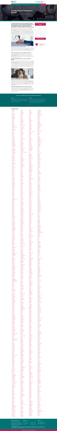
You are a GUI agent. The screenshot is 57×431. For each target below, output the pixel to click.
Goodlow (13, 365)
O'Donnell (39, 321)
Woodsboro (30, 259)
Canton (30, 250)
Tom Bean (30, 150)
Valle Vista (22, 342)
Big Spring (30, 284)
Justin (13, 146)
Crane (21, 117)
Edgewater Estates (40, 302)
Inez (12, 350)
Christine (30, 147)
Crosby (13, 353)
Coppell (22, 313)
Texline (21, 254)
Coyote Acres (39, 352)
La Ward (13, 225)
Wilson (21, 244)
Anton (13, 367)
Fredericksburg (22, 127)
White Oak (13, 398)
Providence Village (23, 308)
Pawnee (22, 401)
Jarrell (13, 286)
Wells (38, 255)
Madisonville (13, 224)
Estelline (39, 311)
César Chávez (30, 299)
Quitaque (39, 214)
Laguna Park (13, 323)
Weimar (22, 324)
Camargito (13, 142)
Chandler (22, 195)
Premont (13, 405)
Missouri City (30, 249)
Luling (13, 122)
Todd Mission (39, 113)
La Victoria (22, 144)
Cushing (39, 339)
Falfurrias (13, 273)
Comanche (30, 220)
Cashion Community (14, 382)
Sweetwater (30, 186)
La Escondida (22, 286)
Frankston (39, 269)
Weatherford (30, 217)
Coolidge (22, 387)
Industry (30, 128)
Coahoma (22, 204)
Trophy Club (22, 344)
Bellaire (21, 281)
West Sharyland (22, 209)
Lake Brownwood (40, 308)
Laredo (13, 130)
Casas (38, 400)
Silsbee (13, 392)
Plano (21, 315)
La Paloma (22, 226)
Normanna (39, 402)
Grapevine (13, 133)
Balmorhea (13, 159)
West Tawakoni (22, 369)
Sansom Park (22, 205)
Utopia (21, 251)
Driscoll (21, 123)
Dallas (38, 179)
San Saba (39, 407)
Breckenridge (30, 113)
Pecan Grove (22, 228)
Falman (21, 411)
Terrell (13, 364)
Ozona (13, 162)
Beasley (30, 367)
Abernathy (39, 163)
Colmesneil (13, 310)
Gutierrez (39, 301)
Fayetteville (13, 397)
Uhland (21, 259)
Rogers (38, 253)
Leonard (22, 345)
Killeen (30, 313)
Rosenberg (39, 364)
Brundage (39, 141)
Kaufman (30, 414)
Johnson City (22, 322)
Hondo (38, 238)
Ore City (13, 191)
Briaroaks (30, 291)
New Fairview (30, 358)
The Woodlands (14, 291)
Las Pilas (13, 261)
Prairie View (13, 289)
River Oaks (30, 144)
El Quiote (39, 227)
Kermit (30, 218)
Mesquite (30, 255)
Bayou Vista (39, 167)
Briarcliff (39, 340)
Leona (21, 170)
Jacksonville (22, 158)
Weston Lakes (30, 195)
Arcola (13, 171)
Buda (29, 114)
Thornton (39, 263)
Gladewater (39, 378)
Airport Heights (31, 235)
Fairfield (30, 343)
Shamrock (22, 181)
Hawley (21, 332)
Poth (12, 277)
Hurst (30, 138)
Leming (21, 343)
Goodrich (39, 202)
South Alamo (22, 176)
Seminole (22, 348)
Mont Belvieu (22, 277)
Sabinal (38, 198)
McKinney (39, 351)
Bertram (30, 260)
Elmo (38, 293)
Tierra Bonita (39, 360)
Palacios (13, 303)
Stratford (13, 236)
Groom (21, 396)
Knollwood (22, 163)
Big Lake (13, 313)
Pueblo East (22, 202)
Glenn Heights (31, 125)
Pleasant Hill (13, 254)
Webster (30, 332)
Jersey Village (39, 200)
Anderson (39, 122)
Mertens (13, 115)
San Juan (39, 184)
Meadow (30, 374)
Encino (21, 111)
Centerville (30, 182)
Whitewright (22, 253)
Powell (13, 188)
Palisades (13, 412)
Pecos (30, 137)
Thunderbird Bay (23, 298)
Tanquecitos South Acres (15, 253)
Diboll (38, 146)
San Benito (22, 400)
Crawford (22, 412)
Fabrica (21, 378)
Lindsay (38, 326)
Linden (21, 346)
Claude (38, 244)
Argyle (21, 304)
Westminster (13, 118)
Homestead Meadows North (24, 152)
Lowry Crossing (39, 111)
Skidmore (30, 286)
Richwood (13, 219)
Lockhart (39, 327)
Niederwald (13, 182)
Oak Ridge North (40, 312)
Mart (29, 116)
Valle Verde (39, 277)
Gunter (30, 115)
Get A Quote (43, 4)
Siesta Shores (13, 414)
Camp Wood (13, 371)
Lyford (38, 289)
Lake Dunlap (13, 329)
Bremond (13, 415)
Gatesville (30, 154)
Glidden (22, 212)
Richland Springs (23, 255)
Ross (29, 153)
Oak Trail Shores (39, 409)
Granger (39, 116)
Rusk (21, 414)
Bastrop (13, 284)
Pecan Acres (13, 237)
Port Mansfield (31, 383)
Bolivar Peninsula (14, 375)
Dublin (30, 357)
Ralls (12, 413)
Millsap (21, 175)
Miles (30, 222)
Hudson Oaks (39, 405)
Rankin (30, 244)
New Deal (30, 133)
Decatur (39, 134)
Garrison (22, 249)
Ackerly (21, 146)
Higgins (22, 379)
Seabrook (13, 232)
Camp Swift (22, 290)
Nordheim (30, 265)
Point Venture (22, 376)
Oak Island (13, 251)
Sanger (13, 211)
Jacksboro (30, 170)
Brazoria (39, 413)
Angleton (22, 352)
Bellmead (30, 212)
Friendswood (13, 357)
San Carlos (30, 232)
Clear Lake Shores (31, 376)
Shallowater (39, 380)
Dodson (30, 157)
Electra (38, 176)
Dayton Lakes (22, 302)
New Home (22, 221)
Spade (38, 266)
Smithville (13, 384)
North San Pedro (14, 316)
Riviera (30, 397)
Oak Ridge (39, 186)
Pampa (38, 215)
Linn (29, 237)
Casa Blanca (39, 222)
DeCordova (30, 171)
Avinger (39, 117)
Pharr (38, 182)
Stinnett (30, 221)
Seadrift (39, 174)
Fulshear (39, 284)
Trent (21, 247)
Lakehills (13, 345)
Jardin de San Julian (40, 363)
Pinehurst (39, 161)
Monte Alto (30, 324)
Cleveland (13, 160)
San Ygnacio (22, 165)
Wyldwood (13, 180)
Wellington (30, 167)
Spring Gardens (14, 166)
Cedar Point (30, 223)
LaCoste (13, 282)
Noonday (13, 308)
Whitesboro (22, 382)
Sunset (30, 236)
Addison (22, 194)
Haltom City (39, 243)
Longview (30, 326)
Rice (38, 240)
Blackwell (39, 225)
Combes (22, 275)
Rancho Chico (30, 277)
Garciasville (13, 258)
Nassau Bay (22, 310)
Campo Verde (13, 110)
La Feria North (22, 413)
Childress (39, 316)
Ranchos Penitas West (31, 258)
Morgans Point (31, 193)
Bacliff (30, 187)
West (29, 127)
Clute (38, 132)
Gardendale (39, 382)
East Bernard (30, 165)
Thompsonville (14, 268)
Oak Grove (13, 380)
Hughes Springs (39, 115)
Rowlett (39, 194)
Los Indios (39, 288)
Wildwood (22, 306)
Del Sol (30, 162)
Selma (30, 152)
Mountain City (39, 337)
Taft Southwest (31, 120)
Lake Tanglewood (23, 293)
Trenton (39, 415)
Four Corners (30, 184)
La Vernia (30, 261)
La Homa (13, 246)
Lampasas (13, 137)
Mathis (13, 379)
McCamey (22, 326)
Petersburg (30, 385)
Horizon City (13, 263)
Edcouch (30, 290)
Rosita (38, 322)
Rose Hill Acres (39, 310)
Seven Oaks (22, 208)
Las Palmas (22, 256)
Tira (29, 364)
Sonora (30, 380)
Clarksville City (13, 385)
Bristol (13, 215)
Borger (38, 158)
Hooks (13, 395)
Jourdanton (22, 157)
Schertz (30, 180)
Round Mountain (39, 391)
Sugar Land (39, 160)
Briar (29, 370)
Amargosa (22, 390)
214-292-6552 (39, 2)
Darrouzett (30, 266)
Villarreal (22, 294)
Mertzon (39, 207)
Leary (21, 339)
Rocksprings (39, 259)
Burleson (13, 360)
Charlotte (22, 248)
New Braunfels (39, 331)
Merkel (30, 226)
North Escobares (22, 223)
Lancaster (39, 221)
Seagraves (30, 338)
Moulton (22, 301)
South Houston (39, 325)
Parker (13, 248)
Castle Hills (13, 187)
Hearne (38, 406)
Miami (13, 165)
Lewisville (30, 172)
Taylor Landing (14, 296)
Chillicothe (30, 320)
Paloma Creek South (14, 127)
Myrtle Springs (31, 149)
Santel (30, 386)
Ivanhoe (13, 194)
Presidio (39, 393)
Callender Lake (14, 220)
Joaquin (13, 131)
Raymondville (30, 404)
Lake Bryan (13, 407)
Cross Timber (22, 395)
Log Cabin (30, 238)
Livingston (30, 276)
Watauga (30, 283)
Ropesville (30, 335)
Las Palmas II (22, 192)
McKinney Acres (39, 209)
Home (12, 4)
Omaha (21, 116)
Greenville (22, 370)
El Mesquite (22, 270)
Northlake (30, 345)
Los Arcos (13, 377)
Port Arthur (30, 178)
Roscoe (30, 337)
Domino (13, 124)
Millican (30, 194)
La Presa (13, 341)
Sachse (30, 347)
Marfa (30, 257)
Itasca (13, 245)
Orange (13, 311)
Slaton (38, 315)
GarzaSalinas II (39, 372)
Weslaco (13, 120)
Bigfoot (13, 119)
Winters (30, 240)
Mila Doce (22, 363)
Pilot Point (13, 402)
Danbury (39, 119)
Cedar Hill (30, 143)
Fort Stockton (39, 376)
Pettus (21, 141)
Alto (29, 360)
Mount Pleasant (22, 268)
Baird (12, 324)
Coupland (30, 400)
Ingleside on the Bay (14, 339)
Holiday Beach (39, 282)
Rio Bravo (13, 334)
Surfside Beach (22, 299)
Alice (38, 152)
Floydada (13, 212)
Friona (21, 136)
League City (13, 199)
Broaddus (30, 183)
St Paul (38, 342)
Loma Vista (39, 145)
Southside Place (31, 139)
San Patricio (22, 218)
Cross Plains (30, 285)
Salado (30, 289)
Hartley (30, 331)
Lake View (39, 178)
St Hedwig (13, 401)
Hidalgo (30, 117)
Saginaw (22, 156)
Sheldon (30, 160)
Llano (21, 184)
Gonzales (30, 282)
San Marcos (39, 110)
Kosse (38, 303)
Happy (38, 120)
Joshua (38, 365)
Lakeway (13, 388)
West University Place (23, 258)
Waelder (13, 156)
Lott (38, 218)
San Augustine (13, 144)
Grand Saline (22, 319)
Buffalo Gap (22, 371)
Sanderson (39, 390)
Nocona (38, 392)
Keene (13, 373)
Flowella (30, 204)
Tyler (12, 312)
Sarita (38, 397)
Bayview (13, 200)
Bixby (13, 390)
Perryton (22, 311)
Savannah (13, 179)
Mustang (22, 147)
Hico (21, 372)
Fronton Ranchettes (40, 257)
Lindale (21, 187)
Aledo (13, 176)
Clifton (13, 138)
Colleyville (22, 250)
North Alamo (30, 245)
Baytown (13, 238)
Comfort (30, 308)
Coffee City (22, 207)
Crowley (30, 190)
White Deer (13, 185)
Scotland (22, 241)
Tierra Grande (30, 304)
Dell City (30, 365)
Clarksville (39, 157)
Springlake (13, 266)
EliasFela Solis (39, 181)
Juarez (38, 373)
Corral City (13, 342)
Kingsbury (39, 180)
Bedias (30, 156)
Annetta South (22, 377)
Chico (21, 130)
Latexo (38, 213)
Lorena (38, 314)
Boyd (21, 119)
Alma (21, 380)
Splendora (30, 208)
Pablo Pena (13, 331)
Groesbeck (22, 266)
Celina (21, 327)
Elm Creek (22, 177)
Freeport (22, 375)
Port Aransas (30, 294)
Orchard (22, 312)
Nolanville (13, 278)
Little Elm (13, 190)
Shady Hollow (30, 292)
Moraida (22, 178)
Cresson (22, 225)
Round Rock (39, 280)
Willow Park (22, 341)
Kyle (38, 170)
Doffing (13, 301)
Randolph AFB (13, 416)
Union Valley (39, 414)
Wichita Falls (39, 220)
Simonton (30, 211)
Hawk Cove (30, 352)
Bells (38, 175)
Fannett (13, 257)
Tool (38, 281)
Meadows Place (14, 227)
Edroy (21, 113)
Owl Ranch (39, 250)
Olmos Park (39, 193)
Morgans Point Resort (40, 114)
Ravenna (30, 411)
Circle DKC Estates (40, 298)
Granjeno (13, 132)
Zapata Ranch (13, 378)
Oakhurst (13, 175)
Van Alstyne (22, 149)
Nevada (38, 128)
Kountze (22, 219)
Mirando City (22, 143)
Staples (21, 292)
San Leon (22, 137)
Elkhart (38, 258)
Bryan (21, 291)
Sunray (13, 202)
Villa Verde (30, 145)
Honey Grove (39, 205)
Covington (13, 349)
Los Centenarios (14, 381)
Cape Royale (22, 180)
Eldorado (13, 174)
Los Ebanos (39, 224)
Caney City (13, 178)
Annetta (13, 270)
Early (29, 151)
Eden (21, 337)
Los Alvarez (39, 404)
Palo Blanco (30, 339)
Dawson (13, 121)
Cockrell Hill (30, 175)
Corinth (30, 377)
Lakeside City (13, 386)
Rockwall (39, 369)
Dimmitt (39, 185)
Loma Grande (39, 375)
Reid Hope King (14, 149)
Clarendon (13, 362)
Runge (30, 176)
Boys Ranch (22, 410)
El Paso (38, 169)
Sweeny (22, 368)
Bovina (30, 287)
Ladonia (22, 182)
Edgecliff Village (22, 355)
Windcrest (39, 127)
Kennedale (22, 224)
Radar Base (13, 249)
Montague (39, 334)
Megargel (13, 117)
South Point (39, 309)
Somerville (39, 162)
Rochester (22, 243)
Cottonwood (22, 373)
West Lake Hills (39, 131)
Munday (13, 337)
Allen (29, 254)
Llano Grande (39, 383)
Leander (30, 199)
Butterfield (30, 264)
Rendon (22, 336)
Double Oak (22, 222)
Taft (21, 287)
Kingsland (13, 231)
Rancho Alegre (39, 242)
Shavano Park (13, 147)
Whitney (22, 191)
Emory (13, 134)
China (38, 377)
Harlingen (22, 237)
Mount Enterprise (23, 246)
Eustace (39, 396)
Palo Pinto (22, 385)
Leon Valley (22, 210)
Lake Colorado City (31, 231)
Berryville (22, 347)
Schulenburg (13, 293)
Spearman (22, 329)
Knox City (13, 352)
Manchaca (13, 203)
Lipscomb (30, 344)
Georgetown (13, 275)
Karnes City (13, 209)
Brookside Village (40, 246)
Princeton (39, 276)
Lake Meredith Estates (14, 280)
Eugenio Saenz (39, 230)
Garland (30, 402)
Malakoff (22, 145)
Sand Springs (30, 349)
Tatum (38, 374)
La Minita (39, 137)
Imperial (13, 283)
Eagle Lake (22, 316)
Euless (38, 191)
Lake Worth (39, 319)
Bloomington (30, 263)
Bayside (13, 193)
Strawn (38, 412)
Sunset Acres (39, 204)
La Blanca (22, 167)
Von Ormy (30, 382)
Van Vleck (39, 183)
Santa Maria (13, 157)
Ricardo (21, 297)
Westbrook (39, 344)
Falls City (22, 354)
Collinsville (22, 408)
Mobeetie (22, 183)
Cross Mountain (31, 293)
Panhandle (22, 134)
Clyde (30, 316)
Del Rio (38, 283)
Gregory (30, 126)
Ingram (21, 227)
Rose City (39, 197)
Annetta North (13, 265)
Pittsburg (30, 141)
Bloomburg (39, 286)
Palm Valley (13, 294)
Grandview (39, 203)
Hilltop (30, 310)
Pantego (30, 288)
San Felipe (39, 235)
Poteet (30, 179)
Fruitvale (13, 358)
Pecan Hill (30, 203)
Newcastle (39, 154)
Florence (22, 351)
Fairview (30, 309)
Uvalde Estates (22, 265)
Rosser (13, 306)
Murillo (21, 114)
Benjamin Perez (22, 381)
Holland (13, 271)
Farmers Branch (39, 226)
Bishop (21, 406)
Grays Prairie (13, 169)
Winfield (39, 216)
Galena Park (30, 200)
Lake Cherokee (31, 395)
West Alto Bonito (39, 130)
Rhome (30, 371)
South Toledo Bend (40, 142)
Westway (22, 171)
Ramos (21, 357)
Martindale (13, 318)
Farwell (13, 343)
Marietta (30, 210)
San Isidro (30, 329)
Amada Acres (22, 383)
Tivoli (12, 233)
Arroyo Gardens (22, 391)
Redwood (22, 273)
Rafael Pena (13, 167)
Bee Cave (13, 218)
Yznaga (21, 189)
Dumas (30, 391)
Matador (30, 341)
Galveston (13, 322)
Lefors (21, 185)
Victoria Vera (13, 150)
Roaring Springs (31, 378)
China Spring (22, 289)
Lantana (30, 375)
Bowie (30, 159)
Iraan (38, 237)
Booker (21, 393)
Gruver (30, 110)
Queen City (30, 407)
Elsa (21, 193)
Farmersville (13, 368)
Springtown (22, 120)
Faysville (13, 409)
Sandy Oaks (13, 213)
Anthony (13, 113)
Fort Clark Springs (23, 128)
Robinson (22, 325)
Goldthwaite (39, 124)
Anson (30, 296)
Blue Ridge (22, 320)
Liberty (38, 384)
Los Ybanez (30, 269)
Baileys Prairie (39, 208)
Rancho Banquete (40, 370)
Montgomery (13, 259)
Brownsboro (30, 124)
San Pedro (13, 141)
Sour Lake (22, 279)
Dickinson (13, 387)
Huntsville (22, 403)
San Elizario (39, 195)
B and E (30, 297)
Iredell (13, 204)
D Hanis (30, 279)
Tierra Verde (39, 292)
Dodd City (13, 298)
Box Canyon (39, 177)
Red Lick (13, 210)
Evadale (30, 163)
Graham (13, 411)
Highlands (13, 327)
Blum (38, 386)
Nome (21, 263)
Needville (13, 370)
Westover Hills (22, 160)
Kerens (21, 276)
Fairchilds (13, 230)
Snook (13, 347)
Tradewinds (39, 190)
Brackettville (13, 243)
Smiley (13, 404)
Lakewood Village (23, 242)
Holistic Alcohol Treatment (33, 423)
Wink (29, 251)
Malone (21, 288)
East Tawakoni (22, 261)
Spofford (39, 223)
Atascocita (22, 131)
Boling (21, 233)
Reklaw (38, 387)
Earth (38, 249)
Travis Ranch (22, 296)
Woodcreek (22, 340)
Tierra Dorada (39, 287)
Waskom (22, 197)
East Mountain (30, 281)
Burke (38, 395)
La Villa (21, 384)
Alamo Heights (39, 228)
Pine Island (22, 148)
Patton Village (39, 125)
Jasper (30, 119)
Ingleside (39, 294)
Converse (39, 118)
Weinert (13, 320)
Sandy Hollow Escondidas (40, 232)
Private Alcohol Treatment (33, 424)
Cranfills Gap (22, 274)
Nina (21, 335)
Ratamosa (39, 371)
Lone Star (13, 155)
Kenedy (13, 285)
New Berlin (39, 304)
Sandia (30, 393)
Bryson (38, 318)
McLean (39, 166)
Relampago (22, 230)
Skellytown (39, 233)
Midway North (22, 321)
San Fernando (13, 317)
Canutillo (30, 241)
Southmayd (39, 210)
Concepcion (22, 235)
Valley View (22, 338)
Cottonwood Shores (23, 124)
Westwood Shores (40, 138)
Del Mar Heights (39, 410)
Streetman (22, 283)
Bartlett (22, 174)
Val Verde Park (13, 363)
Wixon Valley (22, 350)
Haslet (21, 278)
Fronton (13, 372)
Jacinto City (30, 243)
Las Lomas (22, 238)
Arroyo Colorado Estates (32, 131)
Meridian (30, 298)
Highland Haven (31, 401)
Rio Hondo (30, 273)
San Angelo (39, 139)
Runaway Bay (30, 268)
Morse (30, 224)
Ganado (30, 123)
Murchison (39, 348)
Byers (30, 363)
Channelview (13, 302)
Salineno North (31, 188)
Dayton (21, 236)
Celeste (21, 200)
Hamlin (38, 354)
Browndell (13, 205)
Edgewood (13, 346)
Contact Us (28, 4)
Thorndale (13, 153)
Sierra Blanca (22, 269)
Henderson (30, 384)
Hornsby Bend (39, 324)
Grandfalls (30, 271)
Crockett (39, 350)
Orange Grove (22, 407)
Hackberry (39, 306)
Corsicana (13, 158)
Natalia (21, 397)
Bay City (30, 398)
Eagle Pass (22, 402)
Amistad (22, 118)
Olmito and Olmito (40, 357)
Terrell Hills (22, 203)
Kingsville (39, 199)
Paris (38, 408)
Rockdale (39, 219)
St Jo (29, 130)
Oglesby (30, 392)
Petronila (13, 197)
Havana (21, 398)
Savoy (13, 332)
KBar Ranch (39, 236)
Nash (21, 126)
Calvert (38, 248)
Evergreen (30, 405)
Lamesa (21, 154)
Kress (30, 303)
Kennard (39, 217)
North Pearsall (13, 314)
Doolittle (39, 336)
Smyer (13, 391)
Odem (30, 198)
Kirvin (30, 181)
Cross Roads (22, 330)
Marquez (22, 153)
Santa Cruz (13, 189)
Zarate (30, 225)
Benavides (39, 165)
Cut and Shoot (30, 202)
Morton (13, 297)
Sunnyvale (30, 164)
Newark (30, 388)
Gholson (13, 195)
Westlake (30, 270)
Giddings (39, 313)
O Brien (30, 177)
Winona (38, 136)
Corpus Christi (30, 197)
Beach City (39, 279)
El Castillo (30, 359)
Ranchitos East (31, 362)
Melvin (38, 388)
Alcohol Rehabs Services (17, 4)
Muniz (21, 110)
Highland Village (22, 260)
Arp (21, 217)
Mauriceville (22, 133)
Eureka (21, 245)
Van (12, 292)
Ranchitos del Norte (23, 164)
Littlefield (13, 252)
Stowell (21, 392)
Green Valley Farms (14, 129)
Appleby (13, 148)
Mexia (38, 149)
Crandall (13, 336)
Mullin (21, 314)
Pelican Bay (13, 247)
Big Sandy (30, 346)
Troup (13, 154)
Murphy (22, 365)
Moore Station (13, 114)
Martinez (39, 401)
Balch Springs (30, 169)
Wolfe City (39, 345)
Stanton (39, 403)
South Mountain (31, 146)
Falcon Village (39, 307)
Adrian (13, 288)
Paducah (22, 115)
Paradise (13, 309)
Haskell (38, 126)
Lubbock (30, 325)
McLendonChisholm (14, 281)
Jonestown (39, 291)
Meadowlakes (13, 319)
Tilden (13, 290)
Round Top (39, 297)
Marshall (22, 252)
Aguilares (22, 138)
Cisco (29, 142)
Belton (38, 273)
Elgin (29, 189)
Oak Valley (13, 344)
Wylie (12, 369)
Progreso (13, 222)
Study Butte (22, 166)
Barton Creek (30, 205)
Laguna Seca (22, 317)
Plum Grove (30, 350)
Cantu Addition (31, 148)
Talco (12, 170)
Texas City (39, 349)
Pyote (30, 132)
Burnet (21, 214)
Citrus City (39, 271)
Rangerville (39, 330)
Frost (29, 246)
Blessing (39, 341)
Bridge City (13, 260)
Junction (13, 307)
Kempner (39, 353)
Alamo (38, 151)
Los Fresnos (39, 362)
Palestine (13, 276)
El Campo (30, 280)
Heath (13, 400)
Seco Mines (30, 373)
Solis (38, 368)
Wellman (22, 220)
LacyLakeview (13, 123)
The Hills (39, 329)
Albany (21, 179)
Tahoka (21, 216)
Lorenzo (30, 228)
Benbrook (39, 156)
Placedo (13, 184)
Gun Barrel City (14, 330)
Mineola (22, 386)
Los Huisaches (13, 163)
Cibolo (21, 364)
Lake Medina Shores (23, 404)
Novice (21, 405)
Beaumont (30, 307)
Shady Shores (13, 126)
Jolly (21, 280)
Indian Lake (22, 307)
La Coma (30, 111)
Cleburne (39, 121)
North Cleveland (22, 213)
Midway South (22, 240)
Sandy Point (30, 129)
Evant (13, 287)
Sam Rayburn (22, 415)
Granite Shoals (39, 123)
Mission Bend (30, 390)
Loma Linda (13, 304)
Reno (29, 256)
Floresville (30, 230)
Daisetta (39, 251)
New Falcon (30, 155)
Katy (12, 396)
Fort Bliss (13, 125)
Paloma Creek (39, 367)
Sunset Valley (22, 323)
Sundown (13, 264)
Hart (21, 284)
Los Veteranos (13, 223)
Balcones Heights (31, 191)
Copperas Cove (22, 125)
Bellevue (30, 403)
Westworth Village (14, 406)
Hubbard (13, 192)
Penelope (30, 121)
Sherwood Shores (23, 358)
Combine (13, 172)
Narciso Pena (13, 376)
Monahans (22, 360)
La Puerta (13, 326)
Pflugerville (30, 372)
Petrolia (30, 161)
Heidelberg (39, 187)
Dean (38, 147)
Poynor (30, 166)
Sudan (30, 136)
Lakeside (13, 198)
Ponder (38, 265)
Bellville (30, 342)
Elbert (38, 338)
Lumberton (22, 199)
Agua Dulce (30, 301)
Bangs (30, 355)
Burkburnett (30, 353)
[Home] (13, 1)
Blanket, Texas (42, 423)
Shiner (30, 412)
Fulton (30, 330)
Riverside (22, 190)
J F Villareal (30, 387)
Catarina (39, 148)
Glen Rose (30, 334)
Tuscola (30, 319)
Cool (29, 379)
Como (30, 209)
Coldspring (30, 318)
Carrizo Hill (22, 318)
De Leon (13, 299)
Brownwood (30, 409)
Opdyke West (22, 416)
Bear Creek (30, 306)
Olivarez (39, 192)
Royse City (13, 315)
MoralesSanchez (31, 134)
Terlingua (22, 142)
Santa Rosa (13, 226)
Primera (13, 325)
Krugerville (13, 269)
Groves (30, 368)
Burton (30, 118)
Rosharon (39, 252)
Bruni (13, 221)
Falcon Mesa (39, 231)
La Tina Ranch (13, 255)
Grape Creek (13, 383)
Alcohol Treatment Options (25, 423)
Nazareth (30, 248)
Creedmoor (39, 172)
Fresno (13, 241)
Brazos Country (22, 303)
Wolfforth (22, 161)
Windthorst (30, 410)
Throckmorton (22, 367)
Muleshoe (13, 240)
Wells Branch (30, 158)
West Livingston (14, 228)
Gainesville (13, 408)
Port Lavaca (30, 174)
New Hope (13, 274)
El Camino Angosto (23, 139)
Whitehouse (39, 247)
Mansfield (30, 340)
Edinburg (39, 171)
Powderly (30, 122)
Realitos (22, 374)
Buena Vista (30, 207)
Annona (30, 215)
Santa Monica (39, 254)
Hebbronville (22, 388)
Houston (13, 321)
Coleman (30, 321)
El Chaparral (13, 393)
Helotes (13, 359)
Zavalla (30, 185)
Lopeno (21, 353)
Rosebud (22, 309)
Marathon (30, 253)
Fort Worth (13, 145)
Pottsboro (22, 121)
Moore (30, 416)
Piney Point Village (31, 252)
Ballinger (30, 314)
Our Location (23, 4)
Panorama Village (14, 279)
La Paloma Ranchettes (14, 355)
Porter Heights (39, 381)
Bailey (30, 247)
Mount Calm (13, 139)
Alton (12, 256)
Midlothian (13, 348)
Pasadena (30, 408)
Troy (29, 233)
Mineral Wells (30, 242)
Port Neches (39, 143)
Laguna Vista (39, 347)
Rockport (30, 219)
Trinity (13, 207)
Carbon (38, 211)
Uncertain (22, 188)
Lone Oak (30, 278)
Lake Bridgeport (39, 212)
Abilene (22, 172)
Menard (13, 164)
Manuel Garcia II (31, 227)
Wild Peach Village (14, 152)
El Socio (30, 348)
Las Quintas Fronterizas (31, 381)
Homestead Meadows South (41, 411)
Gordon (30, 275)
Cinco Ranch (30, 413)
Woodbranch (22, 349)
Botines (13, 244)
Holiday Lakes (30, 214)
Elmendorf (13, 354)
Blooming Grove (39, 385)
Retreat (38, 153)
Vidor (38, 323)
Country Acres (22, 285)
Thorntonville (22, 198)
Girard (21, 151)
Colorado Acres (39, 189)
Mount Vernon (13, 335)
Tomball (30, 315)
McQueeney (39, 270)
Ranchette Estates (14, 410)
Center (13, 181)
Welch (38, 359)
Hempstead (39, 379)
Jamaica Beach (39, 296)
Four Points (13, 183)
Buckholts (39, 274)
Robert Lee (22, 169)
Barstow (30, 369)
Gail (12, 128)
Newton (39, 164)
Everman (30, 216)
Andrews (22, 362)
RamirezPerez (39, 159)
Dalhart (38, 358)
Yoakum (13, 161)
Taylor (21, 409)
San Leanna (39, 317)
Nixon (38, 129)
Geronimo (30, 192)
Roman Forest (39, 398)
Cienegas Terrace (23, 159)
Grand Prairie (30, 336)
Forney (13, 151)
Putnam (22, 162)
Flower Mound (13, 374)
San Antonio (30, 406)
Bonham (22, 282)
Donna (21, 155)
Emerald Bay (22, 122)
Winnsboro (30, 302)
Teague (21, 331)
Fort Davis (39, 188)
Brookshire (39, 245)
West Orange (13, 340)
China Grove (13, 214)
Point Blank (22, 186)
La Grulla (13, 136)
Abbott (38, 299)
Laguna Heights (22, 334)
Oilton (38, 264)
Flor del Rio (39, 290)
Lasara (38, 346)
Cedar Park (30, 311)
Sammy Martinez (31, 322)
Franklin (30, 354)
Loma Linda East (31, 415)
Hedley (30, 317)
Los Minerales (39, 332)
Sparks (13, 242)
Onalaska (13, 177)
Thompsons (22, 359)
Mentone (13, 216)
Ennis (38, 150)
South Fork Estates (23, 264)
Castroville (22, 132)
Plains (38, 285)
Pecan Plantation (40, 320)
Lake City (22, 129)
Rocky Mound (13, 143)
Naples (13, 208)
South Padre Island (40, 275)
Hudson (13, 351)
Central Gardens (39, 343)
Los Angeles (13, 250)
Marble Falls (39, 268)
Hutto (38, 256)
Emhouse (39, 155)
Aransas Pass (13, 217)
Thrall (13, 338)
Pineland (22, 231)
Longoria (22, 150)
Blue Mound (39, 144)
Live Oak (39, 355)
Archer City (39, 260)
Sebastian (39, 133)
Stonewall (30, 327)
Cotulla (38, 261)
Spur (12, 235)
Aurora (30, 323)
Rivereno (22, 271)
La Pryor (30, 213)
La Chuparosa (13, 186)
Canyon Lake (13, 116)
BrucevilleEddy (22, 215)
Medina (13, 403)
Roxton (13, 111)
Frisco (21, 232)
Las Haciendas (22, 257)
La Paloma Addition (31, 351)
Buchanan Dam (22, 211)
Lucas (38, 278)
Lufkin (30, 312)
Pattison (39, 335)
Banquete (30, 396)
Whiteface (39, 241)
